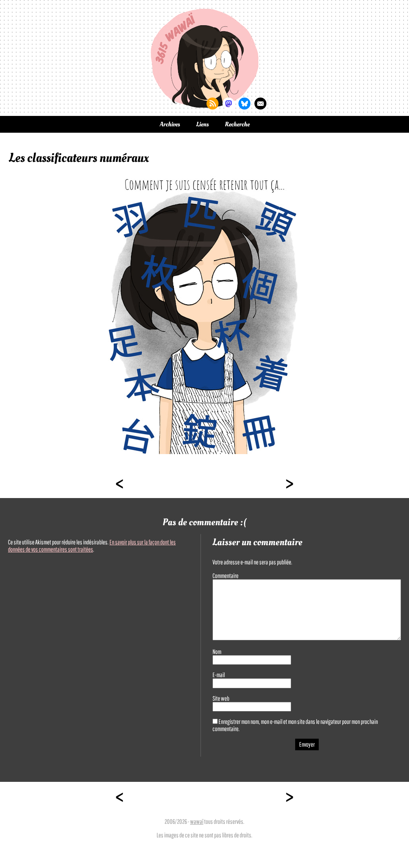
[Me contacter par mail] (260, 104)
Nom (216, 651)
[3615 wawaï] (204, 58)
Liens (202, 124)
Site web (220, 698)
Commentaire (225, 575)
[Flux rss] (212, 104)
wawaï (196, 821)
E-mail (218, 674)
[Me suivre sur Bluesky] (244, 104)
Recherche (237, 124)
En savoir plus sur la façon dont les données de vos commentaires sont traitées (92, 545)
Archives (170, 124)
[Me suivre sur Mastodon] (228, 104)
